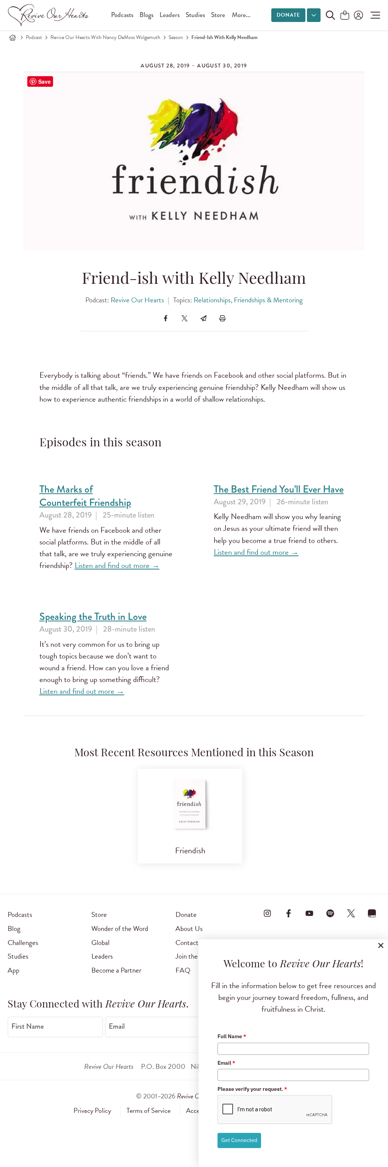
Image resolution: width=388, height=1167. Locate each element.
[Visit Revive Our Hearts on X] (351, 913)
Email (117, 1026)
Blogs (146, 15)
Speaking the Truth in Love (93, 616)
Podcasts (122, 15)
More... (241, 15)
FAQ (183, 970)
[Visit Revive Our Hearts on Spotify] (330, 913)
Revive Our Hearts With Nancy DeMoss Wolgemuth (105, 37)
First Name (27, 1026)
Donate (288, 15)
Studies (195, 15)
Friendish (190, 850)
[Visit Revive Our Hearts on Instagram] (267, 913)
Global (100, 942)
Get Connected (239, 1140)
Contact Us (191, 942)
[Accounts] (357, 15)
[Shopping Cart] (344, 16)
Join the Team (194, 956)
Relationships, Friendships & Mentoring (248, 299)
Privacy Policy (92, 1110)
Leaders (170, 15)
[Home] (12, 37)
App (13, 970)
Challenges (23, 942)
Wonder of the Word (119, 928)
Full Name (231, 1036)
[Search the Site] (330, 15)
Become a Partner (116, 970)
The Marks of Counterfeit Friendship (85, 496)
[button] (373, 15)
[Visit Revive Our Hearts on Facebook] (288, 913)
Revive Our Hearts (137, 299)
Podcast (34, 37)
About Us (189, 928)
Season (176, 37)
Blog (14, 928)
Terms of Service (149, 1110)
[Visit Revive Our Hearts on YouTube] (309, 913)
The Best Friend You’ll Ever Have (279, 489)
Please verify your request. (252, 1089)
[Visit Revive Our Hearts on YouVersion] (372, 913)
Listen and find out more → (117, 565)
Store (218, 15)
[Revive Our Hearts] (49, 15)
